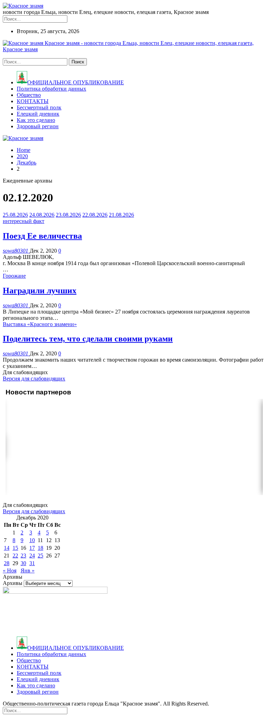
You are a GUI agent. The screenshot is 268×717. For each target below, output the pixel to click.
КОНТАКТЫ (33, 101)
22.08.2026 (94, 215)
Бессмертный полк (39, 107)
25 (40, 555)
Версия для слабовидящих (34, 378)
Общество (29, 95)
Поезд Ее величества (42, 235)
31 (32, 563)
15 (15, 548)
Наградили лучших (39, 290)
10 (32, 540)
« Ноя (9, 570)
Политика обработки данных (51, 89)
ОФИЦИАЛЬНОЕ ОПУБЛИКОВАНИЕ (75, 82)
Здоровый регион (38, 126)
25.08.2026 (15, 215)
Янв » (28, 570)
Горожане (14, 276)
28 (6, 563)
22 (15, 555)
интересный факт (23, 221)
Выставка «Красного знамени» (40, 324)
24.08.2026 (41, 215)
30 (23, 563)
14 (6, 548)
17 (32, 548)
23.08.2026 (68, 215)
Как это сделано (36, 120)
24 (32, 555)
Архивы (12, 583)
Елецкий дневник (38, 114)
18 (40, 548)
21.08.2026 (121, 215)
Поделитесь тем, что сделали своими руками (88, 338)
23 (23, 555)
